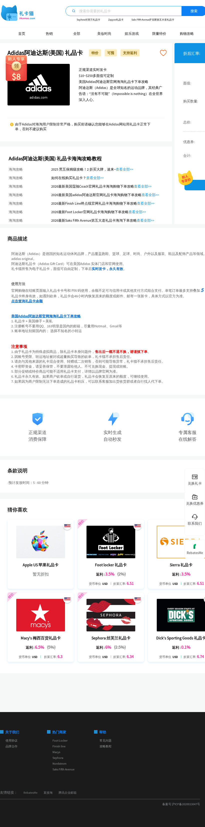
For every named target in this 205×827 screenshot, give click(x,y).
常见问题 (106, 740)
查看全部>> (124, 169)
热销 (49, 33)
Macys (56, 752)
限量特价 (159, 33)
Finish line (59, 746)
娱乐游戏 (132, 33)
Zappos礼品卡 (116, 19)
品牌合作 (12, 746)
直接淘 (48, 792)
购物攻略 (187, 33)
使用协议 (12, 740)
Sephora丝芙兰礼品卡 (88, 19)
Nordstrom (59, 763)
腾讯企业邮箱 (67, 792)
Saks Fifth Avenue (63, 769)
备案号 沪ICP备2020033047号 (181, 804)
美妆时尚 (104, 33)
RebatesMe (31, 792)
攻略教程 (106, 746)
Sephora (57, 758)
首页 (21, 33)
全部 (76, 33)
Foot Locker (60, 740)
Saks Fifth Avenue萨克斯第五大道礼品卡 (153, 19)
